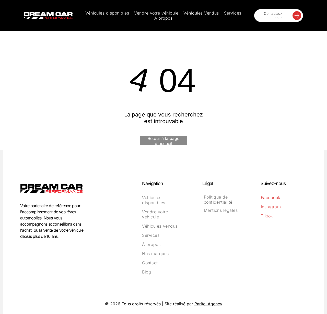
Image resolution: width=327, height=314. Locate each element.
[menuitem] (107, 13)
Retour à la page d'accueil (163, 140)
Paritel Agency (208, 303)
